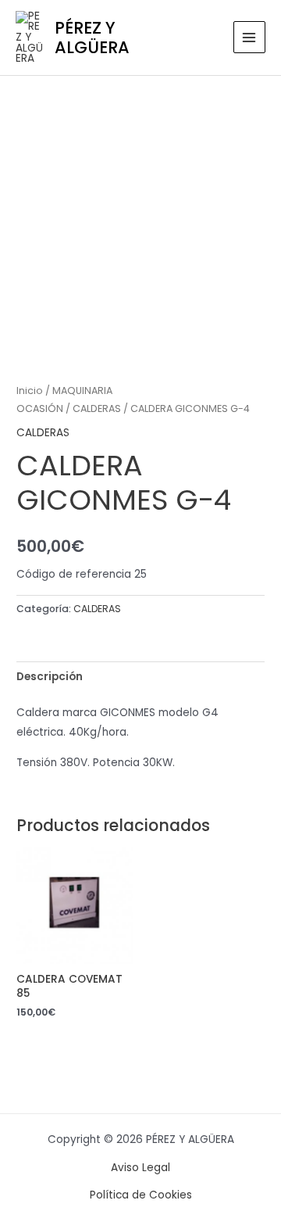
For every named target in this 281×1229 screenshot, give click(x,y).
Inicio (29, 390)
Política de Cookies (141, 1195)
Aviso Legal (140, 1167)
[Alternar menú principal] (249, 37)
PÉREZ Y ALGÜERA (92, 37)
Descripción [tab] (49, 676)
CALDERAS (97, 408)
